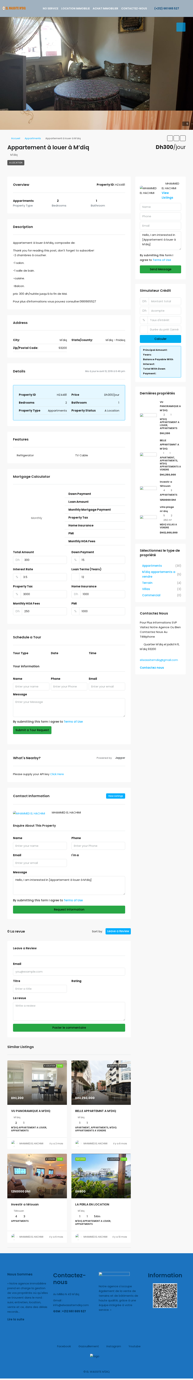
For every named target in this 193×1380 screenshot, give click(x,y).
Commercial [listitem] (151, 595)
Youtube (134, 1346)
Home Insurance (83, 586)
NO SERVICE (50, 8)
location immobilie (75, 8)
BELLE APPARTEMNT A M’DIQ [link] (95, 1111)
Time (92, 653)
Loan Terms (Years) (86, 569)
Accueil (15, 138)
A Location (15, 162)
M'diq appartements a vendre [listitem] (158, 574)
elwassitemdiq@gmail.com (159, 660)
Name (17, 679)
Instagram (113, 1346)
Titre (16, 981)
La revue (19, 998)
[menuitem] (165, 8)
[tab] (180, 27)
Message (20, 694)
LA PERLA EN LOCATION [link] (92, 1204)
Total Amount (23, 552)
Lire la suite (15, 1319)
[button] (170, 138)
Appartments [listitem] (152, 566)
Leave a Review (118, 931)
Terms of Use (73, 722)
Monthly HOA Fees (26, 603)
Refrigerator (25, 455)
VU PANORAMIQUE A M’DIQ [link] (30, 1111)
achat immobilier (105, 8)
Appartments (33, 138)
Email (93, 679)
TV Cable (81, 455)
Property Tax (23, 586)
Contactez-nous (134, 8)
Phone (55, 679)
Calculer (160, 339)
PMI (74, 603)
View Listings (115, 795)
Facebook (63, 1346)
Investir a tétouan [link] (25, 1204)
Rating (76, 981)
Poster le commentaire (69, 1028)
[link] (37, 1082)
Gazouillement (88, 1346)
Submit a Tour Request (32, 730)
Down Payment (82, 552)
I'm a (75, 855)
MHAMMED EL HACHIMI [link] (31, 1143)
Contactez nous (152, 668)
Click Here (57, 774)
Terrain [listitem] (147, 583)
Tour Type (20, 653)
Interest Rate (23, 569)
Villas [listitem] (146, 589)
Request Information (69, 909)
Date (54, 653)
